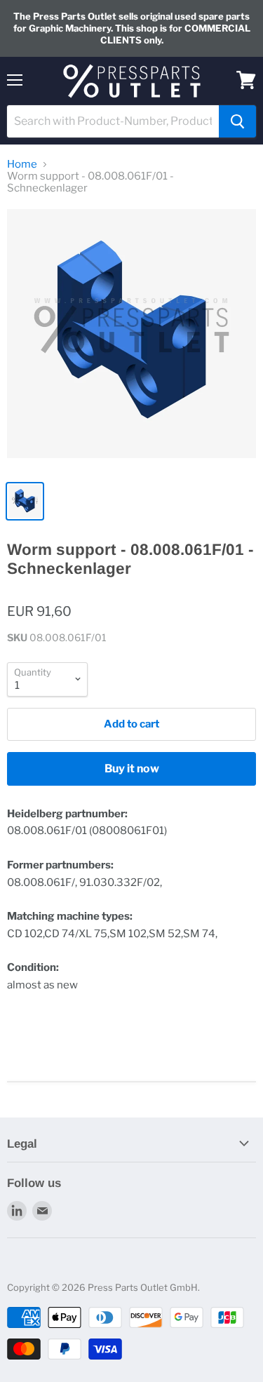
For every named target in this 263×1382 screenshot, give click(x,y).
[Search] (237, 121)
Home (22, 164)
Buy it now (131, 768)
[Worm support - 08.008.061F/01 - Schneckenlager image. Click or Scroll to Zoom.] (131, 340)
